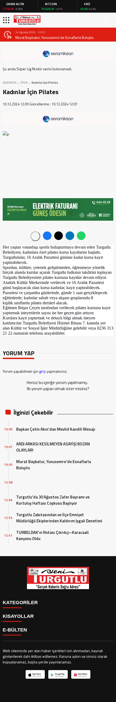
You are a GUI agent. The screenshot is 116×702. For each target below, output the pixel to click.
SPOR (24, 82)
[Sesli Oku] (35, 236)
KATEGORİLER (20, 602)
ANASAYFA (9, 82)
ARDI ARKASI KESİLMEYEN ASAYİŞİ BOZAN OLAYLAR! (53, 447)
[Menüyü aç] (6, 20)
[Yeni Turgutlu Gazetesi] (27, 20)
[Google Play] (57, 674)
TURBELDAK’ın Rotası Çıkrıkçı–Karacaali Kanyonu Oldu (52, 535)
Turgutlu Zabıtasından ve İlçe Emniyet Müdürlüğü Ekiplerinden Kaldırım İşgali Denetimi (59, 518)
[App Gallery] (80, 674)
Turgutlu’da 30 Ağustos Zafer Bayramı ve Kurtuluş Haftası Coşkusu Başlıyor (53, 500)
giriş (42, 371)
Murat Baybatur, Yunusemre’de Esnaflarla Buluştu (54, 37)
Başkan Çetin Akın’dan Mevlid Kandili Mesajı (55, 429)
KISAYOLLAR (18, 616)
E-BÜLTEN (15, 630)
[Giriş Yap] (109, 20)
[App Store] (35, 674)
